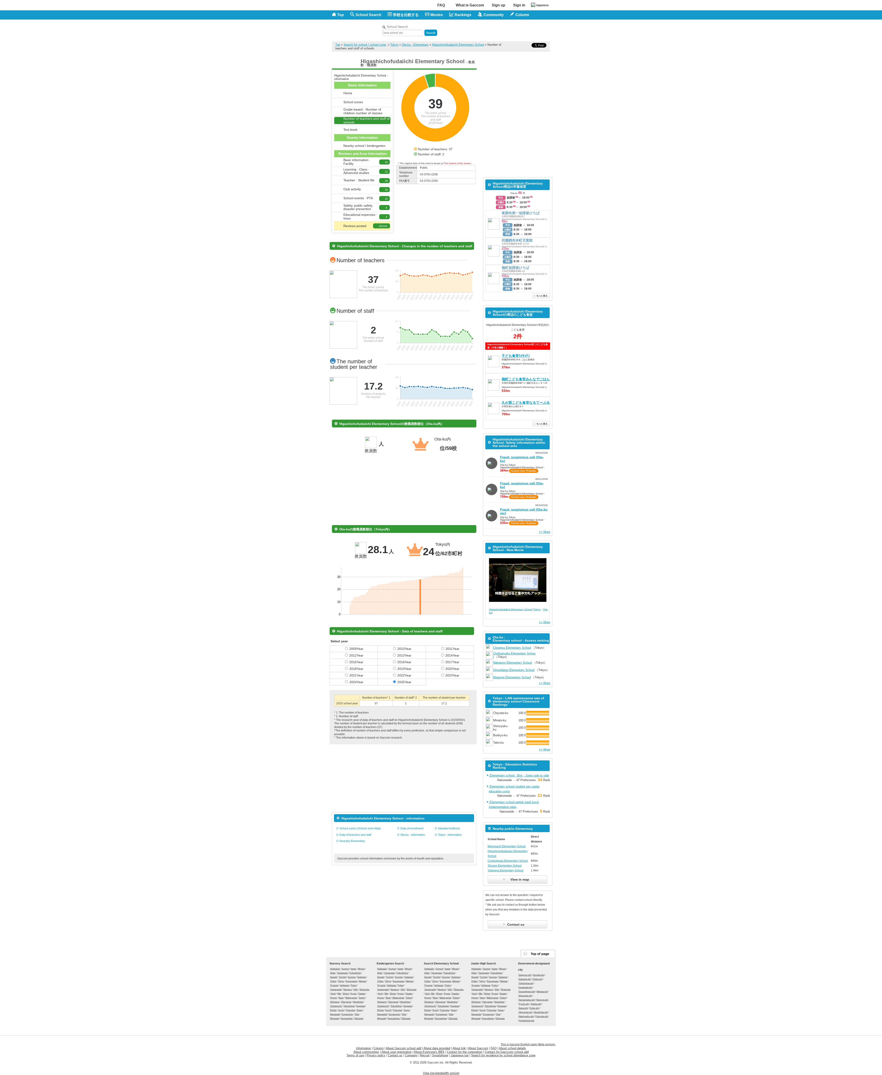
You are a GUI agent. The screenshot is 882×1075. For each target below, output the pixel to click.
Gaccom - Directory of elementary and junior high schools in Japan (356, 28)
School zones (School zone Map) (360, 828)
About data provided (437, 1048)
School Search (368, 15)
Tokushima (349, 1006)
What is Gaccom (470, 5)
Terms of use (355, 1055)
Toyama (334, 985)
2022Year (404, 675)
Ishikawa (344, 985)
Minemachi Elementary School (507, 846)
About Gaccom (478, 1048)
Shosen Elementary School (505, 865)
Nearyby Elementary (352, 841)
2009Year (356, 649)
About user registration (397, 1052)
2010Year (404, 649)
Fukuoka (350, 1010)
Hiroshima (358, 1002)
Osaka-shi (536, 1004)
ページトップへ (537, 953)
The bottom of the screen (457, 163)
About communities (366, 1052)
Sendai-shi (538, 975)
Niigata (362, 981)
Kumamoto (347, 1014)
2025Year (404, 682)
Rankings (463, 15)
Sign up (498, 5)
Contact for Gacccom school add (507, 1052)
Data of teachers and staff (355, 834)
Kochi (341, 1010)
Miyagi (361, 968)
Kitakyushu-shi (526, 1016)
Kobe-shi (534, 1008)
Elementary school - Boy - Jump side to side (519, 775)
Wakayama (351, 997)
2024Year (356, 682)
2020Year (452, 669)
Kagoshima (347, 1018)
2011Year (452, 649)
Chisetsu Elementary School (512, 647)
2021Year (356, 675)
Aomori (345, 968)
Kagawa (360, 1006)
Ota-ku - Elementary (415, 44)
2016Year (404, 662)
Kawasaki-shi (525, 987)
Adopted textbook (449, 828)
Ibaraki (333, 977)
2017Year (452, 662)
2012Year (356, 655)
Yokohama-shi (525, 983)
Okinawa (358, 1018)
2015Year (356, 662)
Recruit (425, 1055)
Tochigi (342, 977)
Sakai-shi (523, 1008)
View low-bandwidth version (441, 1073)
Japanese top (460, 1055)
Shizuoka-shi (525, 995)
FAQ (441, 5)
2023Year (452, 675)
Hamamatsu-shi (526, 999)
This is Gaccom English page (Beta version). (528, 1044)
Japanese (542, 5)
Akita (332, 973)
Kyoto (354, 993)
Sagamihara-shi (526, 991)
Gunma (352, 977)
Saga (359, 1010)
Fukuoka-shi (541, 1016)
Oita (357, 1014)
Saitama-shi (524, 979)
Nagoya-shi (542, 999)
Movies (436, 15)
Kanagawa (351, 981)
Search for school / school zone (365, 44)
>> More (544, 532)
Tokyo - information (450, 834)
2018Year (356, 669)
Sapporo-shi (524, 975)
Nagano (347, 989)
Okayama (346, 1002)
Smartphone (440, 1055)
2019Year (404, 669)
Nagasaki (335, 1014)
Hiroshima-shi (541, 1012)
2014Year (452, 655)
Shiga (346, 993)
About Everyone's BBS (429, 1052)
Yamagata (342, 973)
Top (340, 15)
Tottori (362, 997)
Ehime (333, 1010)
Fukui (353, 985)
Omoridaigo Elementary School (513, 670)
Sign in (519, 5)
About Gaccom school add (403, 1048)
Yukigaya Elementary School (505, 870)
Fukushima (355, 973)
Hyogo (333, 997)
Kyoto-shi (524, 1004)
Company (411, 1055)
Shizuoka (364, 989)
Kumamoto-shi (526, 1020)
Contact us (395, 1055)
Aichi (333, 993)
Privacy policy (376, 1055)
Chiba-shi (537, 979)
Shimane (334, 1002)
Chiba (333, 981)
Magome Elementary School (512, 677)
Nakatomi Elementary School (512, 662)
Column (378, 1048)
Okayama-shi (525, 1012)
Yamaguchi (336, 1006)
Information (363, 1048)
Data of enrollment (411, 828)
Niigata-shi (542, 991)
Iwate (353, 968)
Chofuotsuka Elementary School (508, 860)
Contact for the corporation (464, 1052)
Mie (339, 993)
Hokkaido (335, 968)
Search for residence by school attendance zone (503, 1055)
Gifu (355, 989)
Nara (341, 997)
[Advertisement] (496, 29)
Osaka (361, 993)
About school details (512, 1048)
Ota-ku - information (412, 834)
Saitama (361, 977)
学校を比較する (406, 15)
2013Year (404, 655)
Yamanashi (336, 989)
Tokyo (394, 44)
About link (459, 1048)
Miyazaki (334, 1018)
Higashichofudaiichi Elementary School (458, 44)
